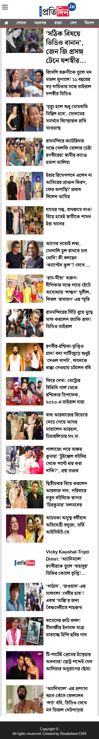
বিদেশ (89, 23)
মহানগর (40, 23)
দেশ (73, 23)
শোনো (21, 23)
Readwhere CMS (73, 734)
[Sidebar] (5, 7)
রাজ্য (58, 23)
